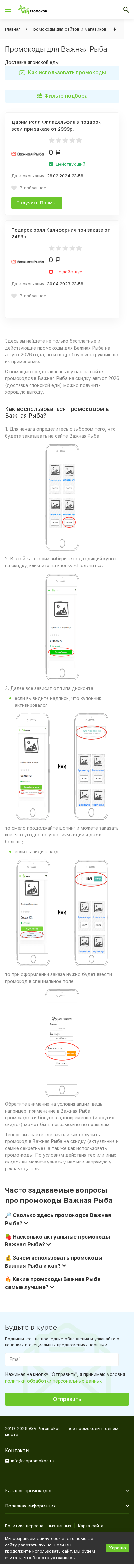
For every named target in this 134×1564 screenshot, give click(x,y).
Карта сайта (90, 1525)
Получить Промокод (39, 202)
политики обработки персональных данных (53, 1381)
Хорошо (117, 1547)
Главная (12, 29)
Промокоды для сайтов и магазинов (68, 29)
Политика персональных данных (38, 1525)
